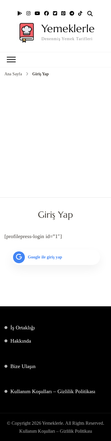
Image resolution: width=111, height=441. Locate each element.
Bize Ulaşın (23, 366)
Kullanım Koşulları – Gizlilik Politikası (52, 391)
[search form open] (90, 14)
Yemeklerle (68, 28)
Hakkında (20, 341)
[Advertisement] (55, 136)
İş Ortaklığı (22, 328)
